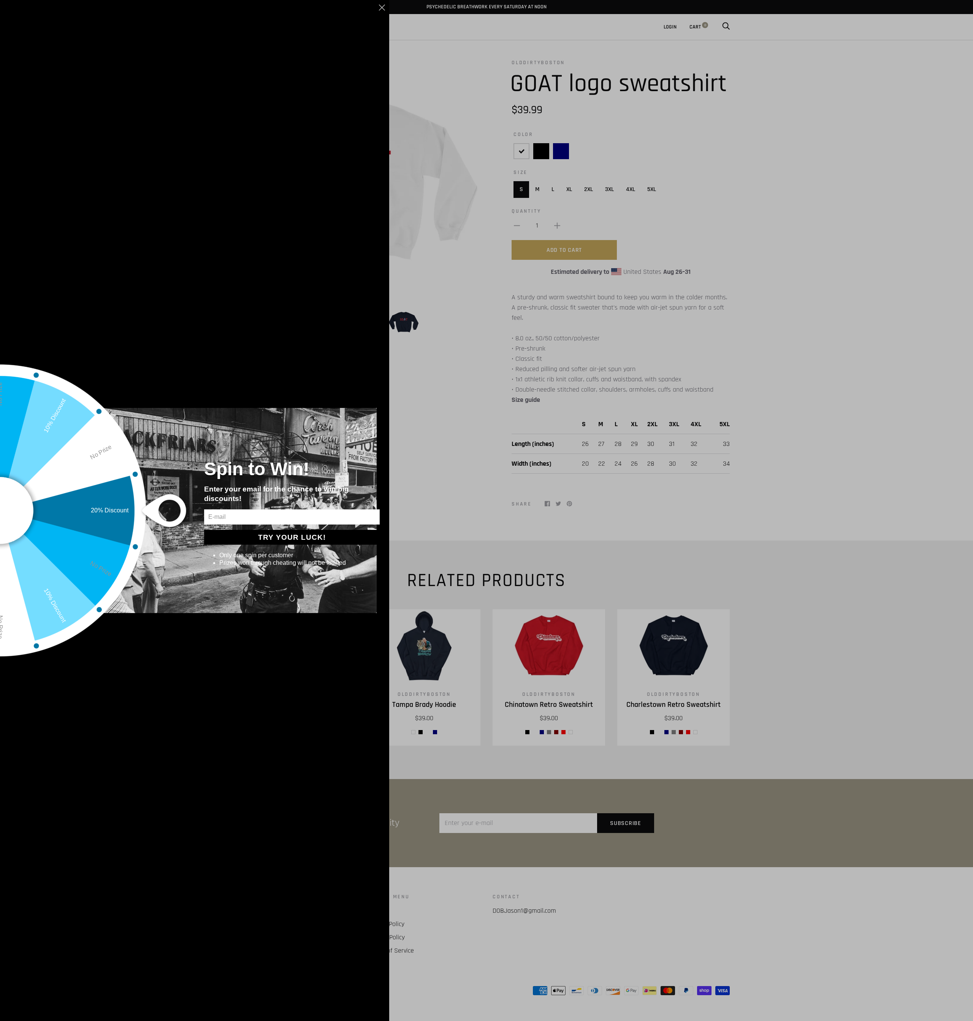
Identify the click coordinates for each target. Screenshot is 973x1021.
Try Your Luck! (292, 537)
